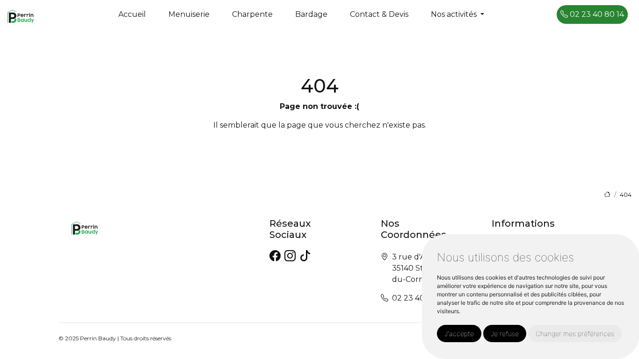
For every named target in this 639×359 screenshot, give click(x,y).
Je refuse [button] (505, 333)
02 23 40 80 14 (596, 14)
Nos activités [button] (455, 14)
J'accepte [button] (459, 333)
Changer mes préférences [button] (575, 333)
